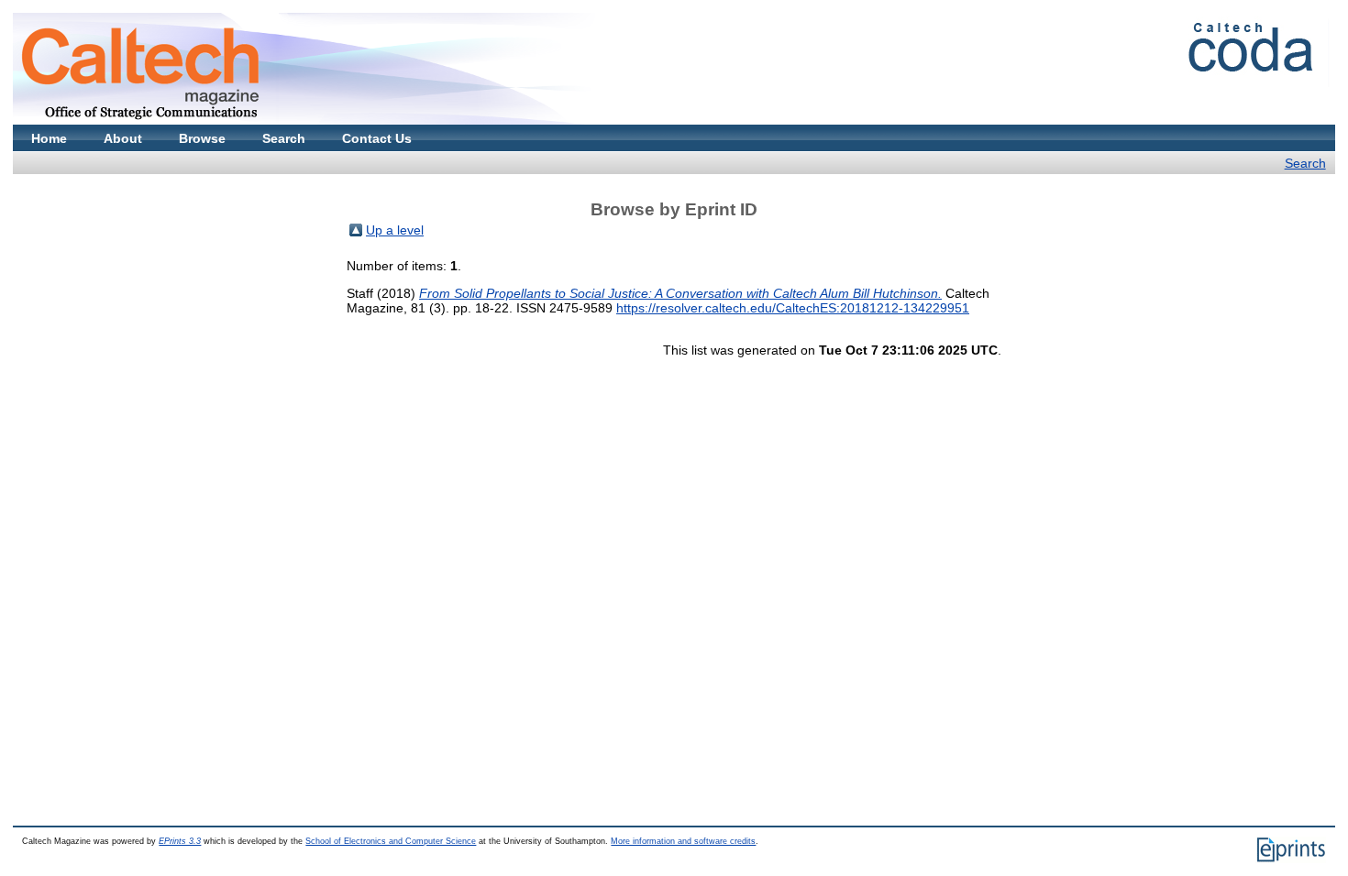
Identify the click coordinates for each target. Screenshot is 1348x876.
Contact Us (377, 138)
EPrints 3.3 (180, 841)
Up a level (395, 230)
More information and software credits (683, 841)
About (123, 138)
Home (49, 138)
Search (283, 138)
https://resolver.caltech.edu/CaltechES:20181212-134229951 (792, 308)
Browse (202, 138)
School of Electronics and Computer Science (390, 841)
